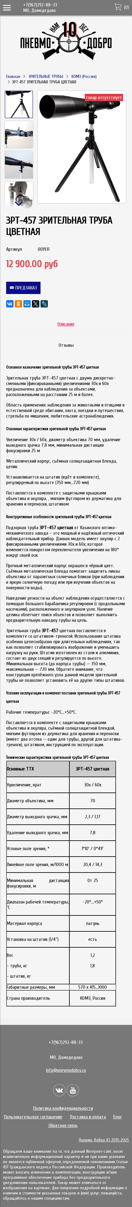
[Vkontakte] (59, 1090)
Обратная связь (63, 1125)
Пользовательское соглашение (33, 1117)
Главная (13, 76)
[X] (35, 303)
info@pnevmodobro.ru (66, 1070)
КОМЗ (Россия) (84, 76)
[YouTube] (73, 1090)
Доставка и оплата (88, 1117)
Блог (117, 1117)
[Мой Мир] (27, 303)
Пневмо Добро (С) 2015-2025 (104, 1140)
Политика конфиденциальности (63, 1108)
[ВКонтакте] (10, 303)
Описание (66, 324)
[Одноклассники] (18, 303)
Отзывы (66, 345)
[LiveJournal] (44, 303)
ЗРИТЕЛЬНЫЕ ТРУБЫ (46, 76)
